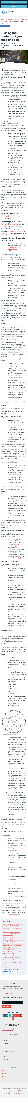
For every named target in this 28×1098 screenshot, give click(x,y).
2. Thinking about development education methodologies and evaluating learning (11, 933)
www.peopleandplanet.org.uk (15, 848)
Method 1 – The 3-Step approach (12, 937)
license (19, 1090)
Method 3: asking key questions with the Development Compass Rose (13, 944)
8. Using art (6, 967)
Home (2, 17)
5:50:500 (3, 218)
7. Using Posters (7, 964)
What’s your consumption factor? (14, 216)
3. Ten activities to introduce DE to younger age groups (12, 952)
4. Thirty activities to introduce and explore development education (12, 956)
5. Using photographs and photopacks (13, 959)
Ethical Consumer (6, 226)
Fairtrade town (13, 850)
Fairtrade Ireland (16, 231)
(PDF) (16, 541)
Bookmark (5, 26)
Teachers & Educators (16, 17)
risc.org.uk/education (14, 914)
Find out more (9, 993)
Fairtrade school (18, 845)
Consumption (4, 223)
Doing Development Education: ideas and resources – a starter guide (14, 19)
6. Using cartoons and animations (12, 962)
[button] (25, 12)
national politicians (21, 890)
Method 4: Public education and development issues (11, 948)
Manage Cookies (7, 1029)
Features (7, 17)
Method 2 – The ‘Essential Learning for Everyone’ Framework (13, 940)
